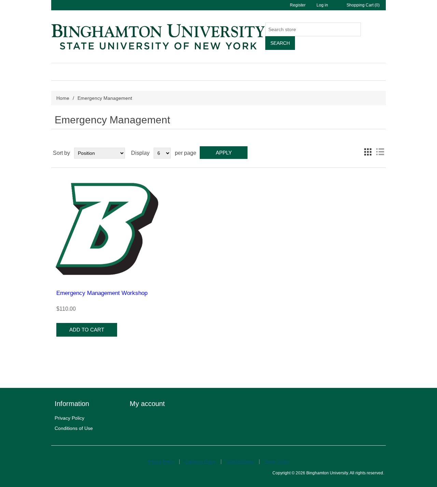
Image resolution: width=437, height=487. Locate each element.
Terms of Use (277, 461)
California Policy (200, 461)
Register (298, 5)
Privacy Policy (69, 418)
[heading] (92, 404)
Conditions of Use (74, 428)
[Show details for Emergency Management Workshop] (107, 229)
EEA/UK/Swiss (240, 461)
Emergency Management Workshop (101, 293)
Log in (322, 5)
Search (280, 43)
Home (62, 98)
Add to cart (86, 330)
